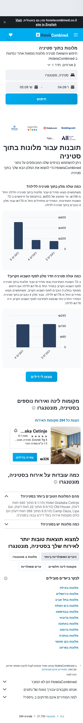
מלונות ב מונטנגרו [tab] (25, 556)
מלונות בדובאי (68, 617)
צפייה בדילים (25, 457)
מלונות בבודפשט (67, 611)
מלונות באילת (69, 587)
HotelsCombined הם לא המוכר (54, 681)
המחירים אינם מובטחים (54, 669)
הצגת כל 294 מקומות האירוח (57, 420)
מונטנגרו (50, 716)
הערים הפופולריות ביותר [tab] (60, 556)
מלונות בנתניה (68, 635)
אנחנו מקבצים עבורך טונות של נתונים (50, 689)
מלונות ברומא (69, 629)
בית (62, 716)
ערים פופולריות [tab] (31, 566)
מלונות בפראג (68, 647)
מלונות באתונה (68, 623)
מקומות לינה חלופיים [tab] (62, 566)
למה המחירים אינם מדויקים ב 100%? (50, 697)
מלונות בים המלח (66, 605)
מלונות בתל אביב (66, 599)
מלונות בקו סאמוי (66, 641)
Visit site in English (36, 22)
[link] (41, 377)
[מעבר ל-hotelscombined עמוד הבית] (52, 35)
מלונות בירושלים (67, 593)
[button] (4, 22)
